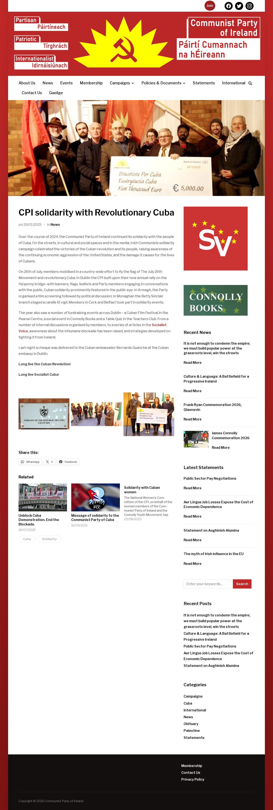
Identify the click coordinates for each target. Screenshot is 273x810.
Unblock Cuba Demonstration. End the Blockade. (39, 520)
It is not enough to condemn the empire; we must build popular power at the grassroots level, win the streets (217, 348)
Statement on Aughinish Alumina (211, 530)
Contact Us (32, 93)
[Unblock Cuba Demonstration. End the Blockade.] (43, 497)
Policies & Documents (161, 83)
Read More (193, 363)
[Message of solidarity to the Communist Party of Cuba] (95, 497)
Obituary (191, 724)
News (47, 83)
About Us (27, 83)
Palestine (192, 731)
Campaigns (120, 83)
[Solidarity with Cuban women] (150, 502)
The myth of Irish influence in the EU (214, 554)
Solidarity (49, 539)
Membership (91, 83)
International (233, 83)
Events (66, 83)
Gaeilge (56, 93)
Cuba (27, 539)
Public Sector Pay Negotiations (210, 478)
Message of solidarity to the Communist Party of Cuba (95, 518)
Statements (204, 83)
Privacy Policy (192, 779)
